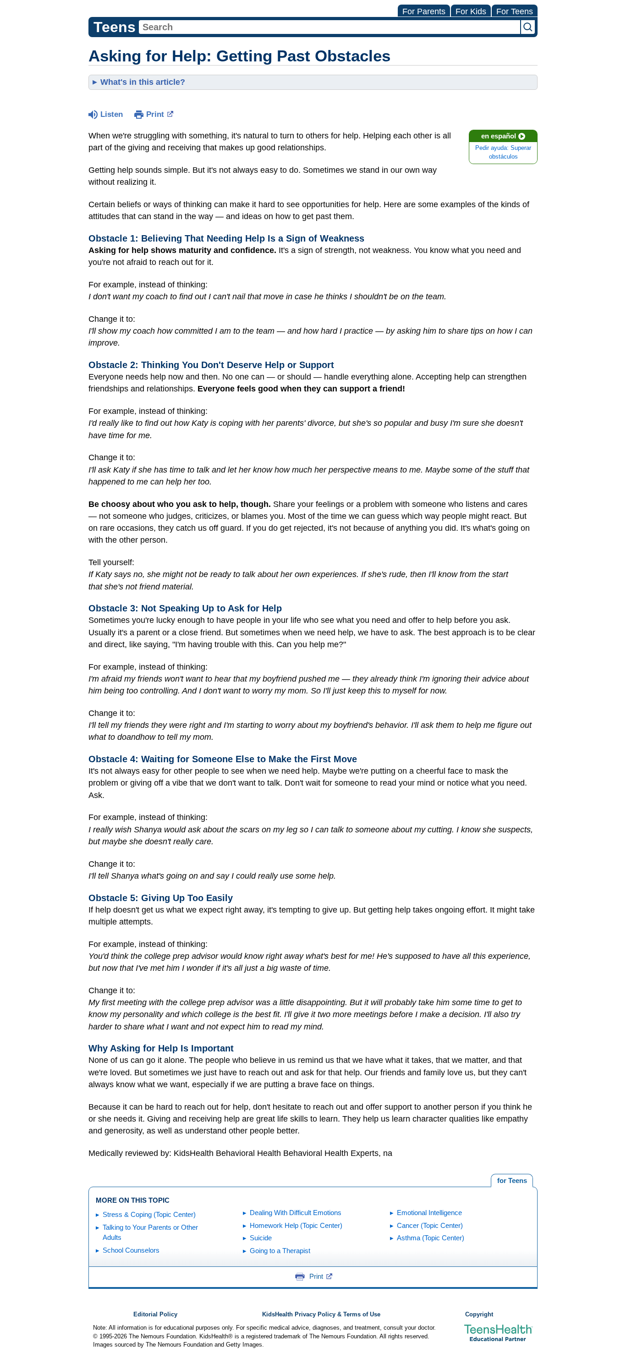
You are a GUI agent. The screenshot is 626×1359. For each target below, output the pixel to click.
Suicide (261, 1238)
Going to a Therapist (280, 1250)
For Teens (514, 11)
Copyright (479, 1314)
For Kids (471, 11)
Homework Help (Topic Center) (296, 1225)
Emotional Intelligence (429, 1212)
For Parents (423, 11)
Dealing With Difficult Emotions (295, 1212)
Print (155, 114)
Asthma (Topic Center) (430, 1238)
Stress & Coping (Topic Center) (149, 1214)
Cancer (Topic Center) (430, 1225)
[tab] (512, 1181)
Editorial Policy (155, 1314)
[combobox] (329, 27)
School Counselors (131, 1250)
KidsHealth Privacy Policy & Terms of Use (321, 1314)
